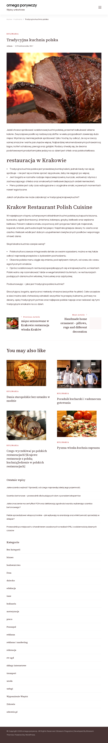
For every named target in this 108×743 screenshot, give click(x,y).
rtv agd (10, 657)
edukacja (11, 588)
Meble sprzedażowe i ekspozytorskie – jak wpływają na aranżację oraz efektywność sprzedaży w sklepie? (53, 517)
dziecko (11, 580)
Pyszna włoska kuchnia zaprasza (78, 448)
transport (11, 673)
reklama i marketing (17, 642)
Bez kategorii (13, 549)
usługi (10, 688)
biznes (10, 557)
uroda (10, 680)
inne (9, 596)
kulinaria (13, 34)
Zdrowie (11, 704)
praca (9, 619)
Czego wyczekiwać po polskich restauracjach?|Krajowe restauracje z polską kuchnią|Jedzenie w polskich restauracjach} (27, 458)
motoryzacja (13, 611)
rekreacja (11, 650)
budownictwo (13, 565)
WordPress (30, 735)
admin (10, 46)
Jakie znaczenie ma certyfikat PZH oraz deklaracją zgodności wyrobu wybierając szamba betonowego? (49, 505)
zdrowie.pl (12, 711)
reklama (11, 634)
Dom (9, 572)
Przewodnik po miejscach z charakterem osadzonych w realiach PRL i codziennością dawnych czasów (52, 529)
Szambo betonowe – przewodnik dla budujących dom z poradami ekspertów (44, 496)
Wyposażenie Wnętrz (17, 696)
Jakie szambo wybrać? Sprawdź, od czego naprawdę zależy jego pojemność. (44, 487)
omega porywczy (22, 5)
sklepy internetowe (16, 665)
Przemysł (11, 626)
